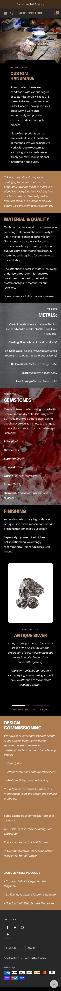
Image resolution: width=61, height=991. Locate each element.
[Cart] (55, 13)
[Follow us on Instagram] (22, 927)
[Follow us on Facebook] (7, 927)
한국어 (31, 947)
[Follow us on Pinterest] (7, 934)
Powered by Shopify (35, 957)
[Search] (11, 13)
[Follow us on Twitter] (15, 927)
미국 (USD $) (13, 947)
